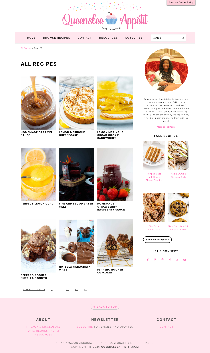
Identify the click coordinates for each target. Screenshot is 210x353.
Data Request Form (43, 330)
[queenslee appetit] (105, 29)
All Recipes (26, 48)
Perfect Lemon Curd (37, 203)
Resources (43, 334)
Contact (167, 326)
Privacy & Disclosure (43, 326)
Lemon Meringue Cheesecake (72, 134)
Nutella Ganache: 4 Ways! (75, 268)
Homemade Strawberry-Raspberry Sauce (111, 206)
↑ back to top (105, 306)
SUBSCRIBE (85, 326)
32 (76, 289)
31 (67, 289)
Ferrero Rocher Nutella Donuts (34, 277)
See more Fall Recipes (157, 239)
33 (85, 289)
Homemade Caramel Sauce (37, 134)
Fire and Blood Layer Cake (76, 205)
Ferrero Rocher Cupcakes (110, 271)
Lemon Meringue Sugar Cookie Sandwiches (110, 135)
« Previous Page (34, 289)
